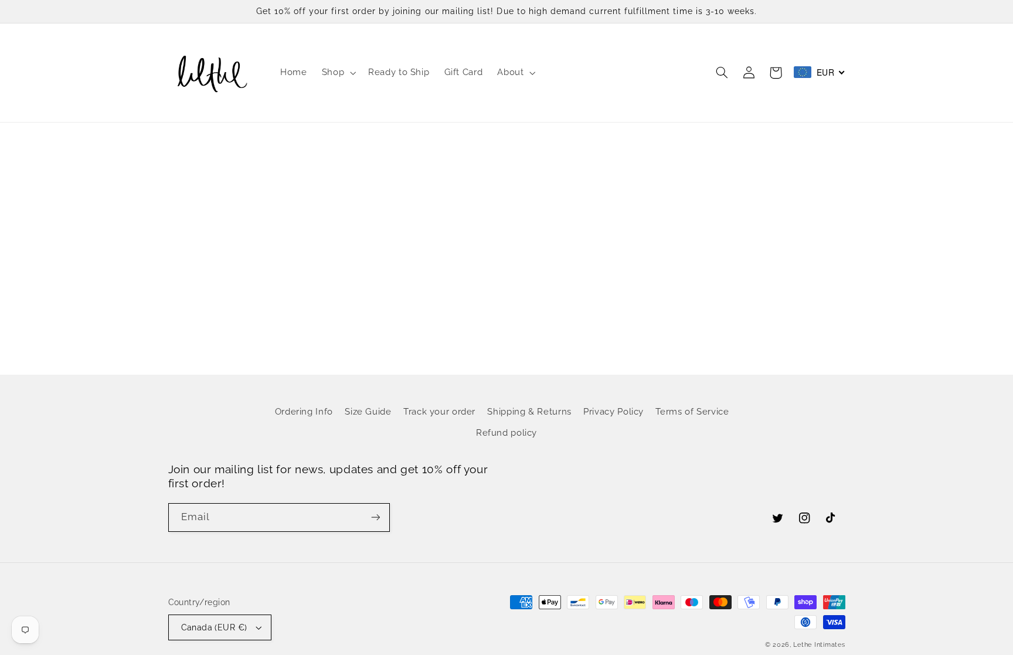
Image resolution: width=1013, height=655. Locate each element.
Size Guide (368, 411)
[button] (337, 73)
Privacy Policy (613, 411)
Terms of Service (692, 411)
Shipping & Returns (529, 411)
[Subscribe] (375, 517)
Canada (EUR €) (214, 627)
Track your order (439, 411)
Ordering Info (304, 411)
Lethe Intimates (819, 644)
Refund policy (506, 432)
